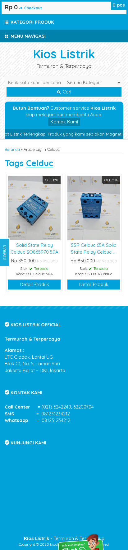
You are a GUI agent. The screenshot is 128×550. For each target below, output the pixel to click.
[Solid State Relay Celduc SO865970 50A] (34, 207)
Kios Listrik (64, 53)
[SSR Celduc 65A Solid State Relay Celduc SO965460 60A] (93, 207)
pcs (118, 5)
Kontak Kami (64, 122)
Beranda (12, 149)
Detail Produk (34, 284)
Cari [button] (66, 92)
